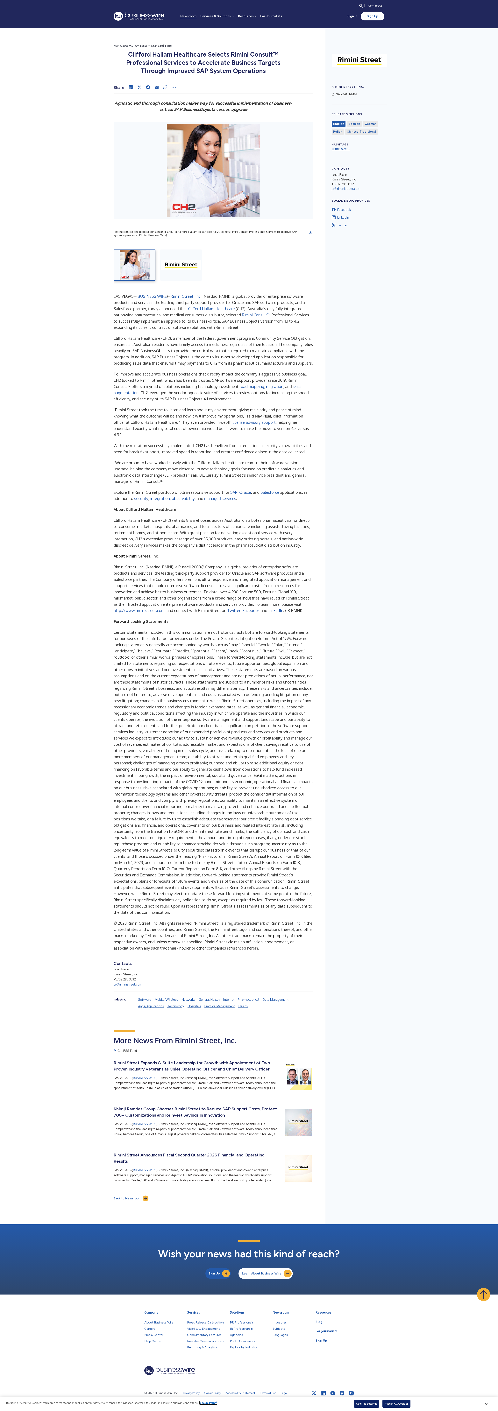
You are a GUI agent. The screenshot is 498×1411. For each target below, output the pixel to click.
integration (160, 498)
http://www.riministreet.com (139, 610)
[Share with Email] (156, 87)
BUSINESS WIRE (152, 296)
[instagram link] (351, 1393)
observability (183, 498)
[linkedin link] (323, 1393)
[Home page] (139, 16)
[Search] (361, 6)
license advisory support (254, 422)
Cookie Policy (208, 1402)
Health (243, 1006)
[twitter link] (314, 1393)
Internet (228, 999)
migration (274, 386)
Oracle (245, 492)
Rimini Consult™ (256, 314)
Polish (337, 131)
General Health (209, 999)
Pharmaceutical (248, 999)
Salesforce (269, 492)
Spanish (354, 124)
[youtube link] (332, 1393)
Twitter (233, 610)
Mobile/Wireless (166, 999)
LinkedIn (275, 610)
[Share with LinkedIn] (131, 87)
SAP (233, 492)
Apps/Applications (151, 1006)
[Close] (486, 1404)
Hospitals (194, 1006)
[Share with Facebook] (148, 87)
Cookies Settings (366, 1403)
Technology (175, 1006)
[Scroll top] (483, 1294)
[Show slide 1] (134, 265)
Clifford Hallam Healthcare (211, 308)
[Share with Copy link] (165, 87)
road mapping (251, 386)
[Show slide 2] (181, 265)
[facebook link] (342, 1393)
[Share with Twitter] (139, 87)
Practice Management (219, 1006)
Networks (188, 999)
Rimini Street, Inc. (186, 296)
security (141, 498)
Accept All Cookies (396, 1403)
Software (144, 999)
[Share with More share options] (174, 87)
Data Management (275, 999)
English (338, 124)
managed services (220, 498)
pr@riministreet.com (128, 984)
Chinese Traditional (361, 131)
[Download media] (310, 232)
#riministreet (341, 149)
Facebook (251, 610)
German (371, 124)
